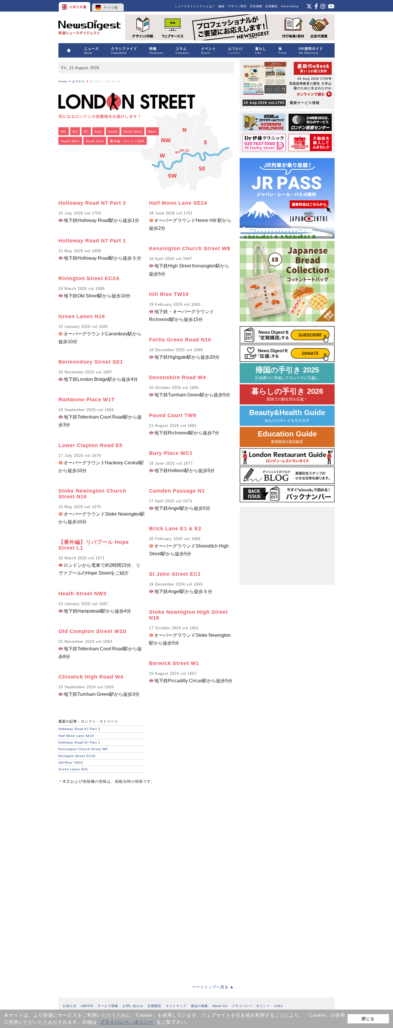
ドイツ (108, 6)
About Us (220, 1006)
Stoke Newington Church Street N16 (92, 493)
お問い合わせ (133, 1006)
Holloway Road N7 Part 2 (92, 203)
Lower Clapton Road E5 (90, 445)
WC (63, 131)
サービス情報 (108, 1006)
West (152, 131)
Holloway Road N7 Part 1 (92, 241)
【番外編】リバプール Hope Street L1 (93, 545)
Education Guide (287, 437)
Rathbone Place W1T (86, 399)
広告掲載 (256, 6)
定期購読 (271, 6)
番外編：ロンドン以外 (127, 141)
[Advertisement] (101, 828)
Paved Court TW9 (172, 415)
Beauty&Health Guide (287, 415)
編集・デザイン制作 (232, 6)
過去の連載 (199, 1006)
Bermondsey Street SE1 (90, 362)
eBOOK (87, 1006)
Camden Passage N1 (177, 491)
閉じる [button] (368, 1018)
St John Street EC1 (175, 574)
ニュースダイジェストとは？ (194, 6)
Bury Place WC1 (171, 453)
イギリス (74, 6)
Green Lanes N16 (81, 316)
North (112, 131)
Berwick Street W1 (174, 663)
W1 (75, 131)
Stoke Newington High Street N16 (188, 615)
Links (278, 1006)
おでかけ (78, 81)
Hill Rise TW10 (169, 294)
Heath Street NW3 (82, 593)
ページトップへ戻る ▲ (213, 987)
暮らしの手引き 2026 (287, 394)
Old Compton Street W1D (92, 631)
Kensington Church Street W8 (189, 248)
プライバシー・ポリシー (127, 1022)
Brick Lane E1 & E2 (175, 528)
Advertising (290, 6)
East (98, 131)
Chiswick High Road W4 (90, 677)
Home (62, 81)
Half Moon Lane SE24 (178, 203)
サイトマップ (176, 1006)
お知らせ (70, 1006)
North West (132, 131)
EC (86, 131)
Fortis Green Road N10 (180, 340)
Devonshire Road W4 (177, 377)
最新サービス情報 (282, 103)
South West (70, 141)
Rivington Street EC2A (89, 278)
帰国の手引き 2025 (287, 373)
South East (95, 141)
